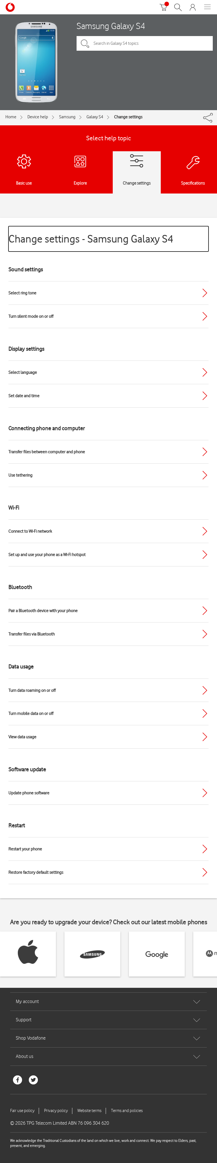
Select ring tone (22, 292)
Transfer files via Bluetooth (31, 634)
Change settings (128, 116)
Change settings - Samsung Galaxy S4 (90, 238)
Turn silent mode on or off (30, 316)
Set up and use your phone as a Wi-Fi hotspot (47, 554)
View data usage (22, 736)
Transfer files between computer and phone (46, 451)
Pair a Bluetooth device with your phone (43, 610)
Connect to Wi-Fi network (30, 531)
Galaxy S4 (94, 116)
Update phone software (28, 792)
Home (10, 116)
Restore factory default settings (35, 872)
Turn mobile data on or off (30, 713)
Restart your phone (25, 848)
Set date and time (24, 395)
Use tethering (20, 475)
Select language (22, 372)
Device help (37, 116)
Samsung (67, 116)
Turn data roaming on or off (32, 690)
